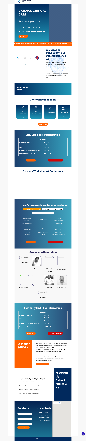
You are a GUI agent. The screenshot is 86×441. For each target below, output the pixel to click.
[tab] (32, 209)
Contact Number (21, 422)
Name (18, 412)
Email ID (19, 417)
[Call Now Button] (83, 433)
